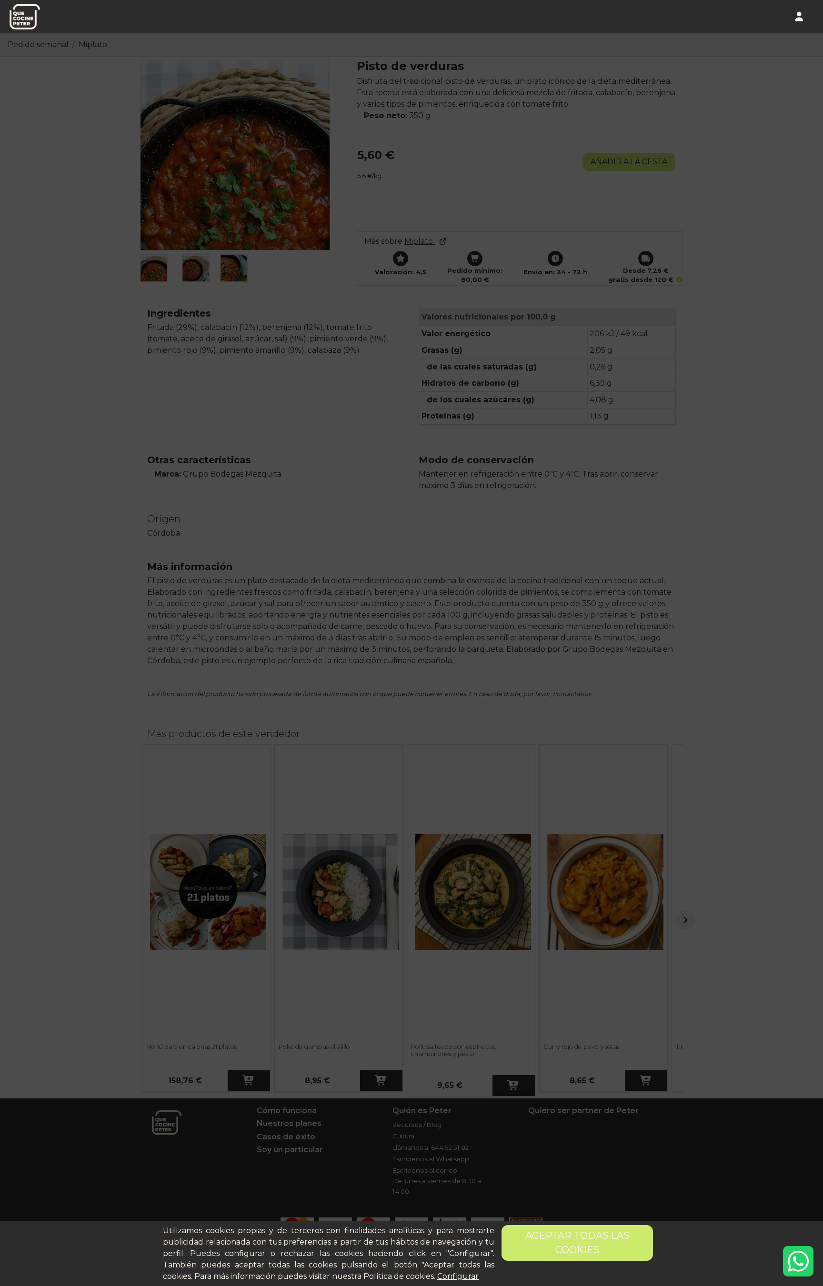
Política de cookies (398, 1276)
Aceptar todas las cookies (577, 1243)
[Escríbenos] (798, 1261)
